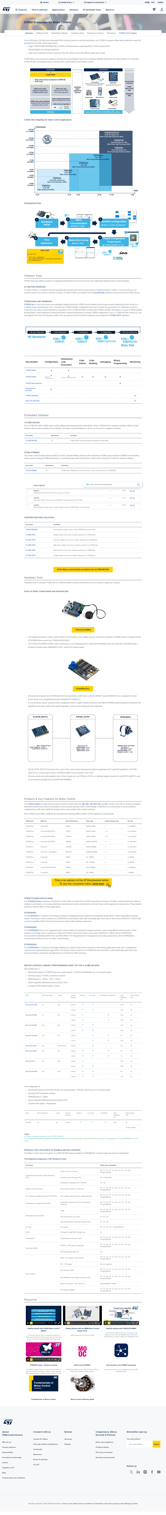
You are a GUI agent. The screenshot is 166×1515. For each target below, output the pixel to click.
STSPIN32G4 (33, 948)
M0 (83, 804)
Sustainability (7, 1452)
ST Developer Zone (92, 10)
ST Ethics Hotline (102, 1447)
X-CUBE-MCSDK (31, 440)
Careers (5, 1462)
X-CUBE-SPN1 (30, 535)
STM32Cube (29, 304)
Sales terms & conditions (83, 1503)
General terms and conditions (13, 1478)
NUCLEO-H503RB (31, 1071)
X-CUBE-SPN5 (30, 555)
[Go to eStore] (154, 9)
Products (23, 10)
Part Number (32, 362)
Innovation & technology (11, 1457)
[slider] (31, 1323)
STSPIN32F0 (33, 916)
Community (37, 1449)
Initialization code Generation (67, 362)
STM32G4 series (34, 901)
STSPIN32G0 (33, 930)
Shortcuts (68, 1439)
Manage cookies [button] (131, 1503)
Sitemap (67, 1444)
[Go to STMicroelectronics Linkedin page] (138, 1472)
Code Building (93, 361)
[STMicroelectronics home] (6, 9)
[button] (27, 1323)
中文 (152, 2)
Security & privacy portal (105, 1457)
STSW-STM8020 (31, 470)
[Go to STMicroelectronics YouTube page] (159, 1472)
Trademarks (99, 1503)
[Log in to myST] (161, 9)
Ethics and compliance (104, 1442)
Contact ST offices (40, 1439)
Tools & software (39, 10)
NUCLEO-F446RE (31, 1025)
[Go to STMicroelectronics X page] (131, 1472)
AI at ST (36, 1464)
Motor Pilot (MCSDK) (32, 401)
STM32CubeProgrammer (34, 383)
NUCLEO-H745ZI (31, 1046)
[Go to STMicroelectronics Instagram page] (145, 1472)
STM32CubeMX (31, 370)
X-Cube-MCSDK (98, 293)
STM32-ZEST (115, 315)
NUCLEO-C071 (31, 1061)
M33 (95, 804)
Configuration (51, 362)
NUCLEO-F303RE (31, 1015)
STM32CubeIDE (31, 377)
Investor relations (9, 1447)
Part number (29, 435)
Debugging (105, 362)
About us (110, 10)
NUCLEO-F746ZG (31, 1051)
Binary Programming (120, 361)
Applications (58, 10)
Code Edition (82, 361)
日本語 (147, 2)
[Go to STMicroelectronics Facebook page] (152, 1472)
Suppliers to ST (8, 1468)
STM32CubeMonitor (32, 395)
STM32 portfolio (34, 804)
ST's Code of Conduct (104, 1452)
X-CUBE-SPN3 (30, 545)
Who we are (6, 1442)
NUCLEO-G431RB (31, 1035)
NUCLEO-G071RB (31, 1005)
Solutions (73, 10)
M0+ (87, 804)
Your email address (133, 1439)
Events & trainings (40, 1459)
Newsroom (37, 1454)
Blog (4, 1473)
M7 (106, 804)
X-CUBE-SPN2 (30, 540)
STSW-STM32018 (31, 529)
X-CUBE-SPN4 (30, 550)
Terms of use (67, 1503)
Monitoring (135, 362)
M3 (91, 804)
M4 (99, 804)
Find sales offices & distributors (45, 1444)
